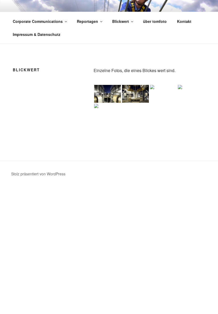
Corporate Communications (38, 21)
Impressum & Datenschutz (36, 34)
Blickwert (120, 21)
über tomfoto (155, 21)
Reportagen (87, 21)
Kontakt (184, 21)
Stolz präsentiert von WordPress (38, 173)
